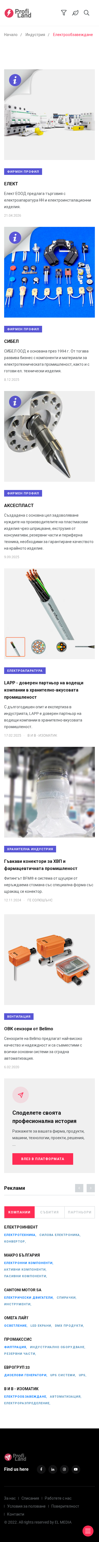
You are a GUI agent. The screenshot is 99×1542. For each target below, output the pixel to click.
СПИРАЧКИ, (67, 1297)
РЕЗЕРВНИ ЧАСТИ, (20, 1354)
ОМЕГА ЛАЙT (16, 1318)
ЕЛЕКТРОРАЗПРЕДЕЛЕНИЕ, (27, 1403)
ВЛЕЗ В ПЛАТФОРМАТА (42, 1159)
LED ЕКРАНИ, (41, 1326)
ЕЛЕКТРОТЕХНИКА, (20, 1235)
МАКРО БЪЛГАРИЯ (22, 1255)
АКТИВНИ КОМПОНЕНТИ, (25, 1269)
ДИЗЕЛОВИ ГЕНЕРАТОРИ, (26, 1375)
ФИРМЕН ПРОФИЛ (23, 172)
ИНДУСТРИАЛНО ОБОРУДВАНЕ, (58, 1347)
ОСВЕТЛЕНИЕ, (16, 1326)
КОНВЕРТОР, (15, 1241)
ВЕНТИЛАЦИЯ (19, 1016)
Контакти (15, 1514)
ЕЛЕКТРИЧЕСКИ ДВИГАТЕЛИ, (29, 1297)
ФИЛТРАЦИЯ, (15, 1347)
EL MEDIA (63, 1522)
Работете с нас (58, 1498)
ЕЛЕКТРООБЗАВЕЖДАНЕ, (25, 1396)
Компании (19, 1212)
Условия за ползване (26, 1506)
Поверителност (65, 1506)
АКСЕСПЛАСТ (19, 505)
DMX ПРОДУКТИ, (69, 1326)
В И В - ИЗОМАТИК (21, 1389)
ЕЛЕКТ (11, 183)
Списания (30, 1498)
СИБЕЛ (11, 341)
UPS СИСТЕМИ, (63, 1375)
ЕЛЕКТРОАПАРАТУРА (25, 671)
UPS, (83, 1375)
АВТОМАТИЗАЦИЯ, (66, 1396)
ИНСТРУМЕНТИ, (18, 1304)
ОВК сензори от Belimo (28, 1028)
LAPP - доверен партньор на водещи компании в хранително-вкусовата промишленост (43, 690)
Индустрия (35, 34)
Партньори (80, 1212)
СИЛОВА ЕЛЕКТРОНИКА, (60, 1235)
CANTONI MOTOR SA (22, 1290)
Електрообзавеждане (73, 34)
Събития (49, 1212)
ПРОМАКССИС (18, 1339)
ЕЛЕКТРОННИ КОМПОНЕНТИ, (29, 1263)
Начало (11, 34)
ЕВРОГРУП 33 (17, 1367)
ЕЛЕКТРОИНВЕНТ (21, 1227)
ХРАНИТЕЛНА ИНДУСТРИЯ (30, 849)
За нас (10, 1498)
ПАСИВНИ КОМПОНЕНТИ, (25, 1276)
